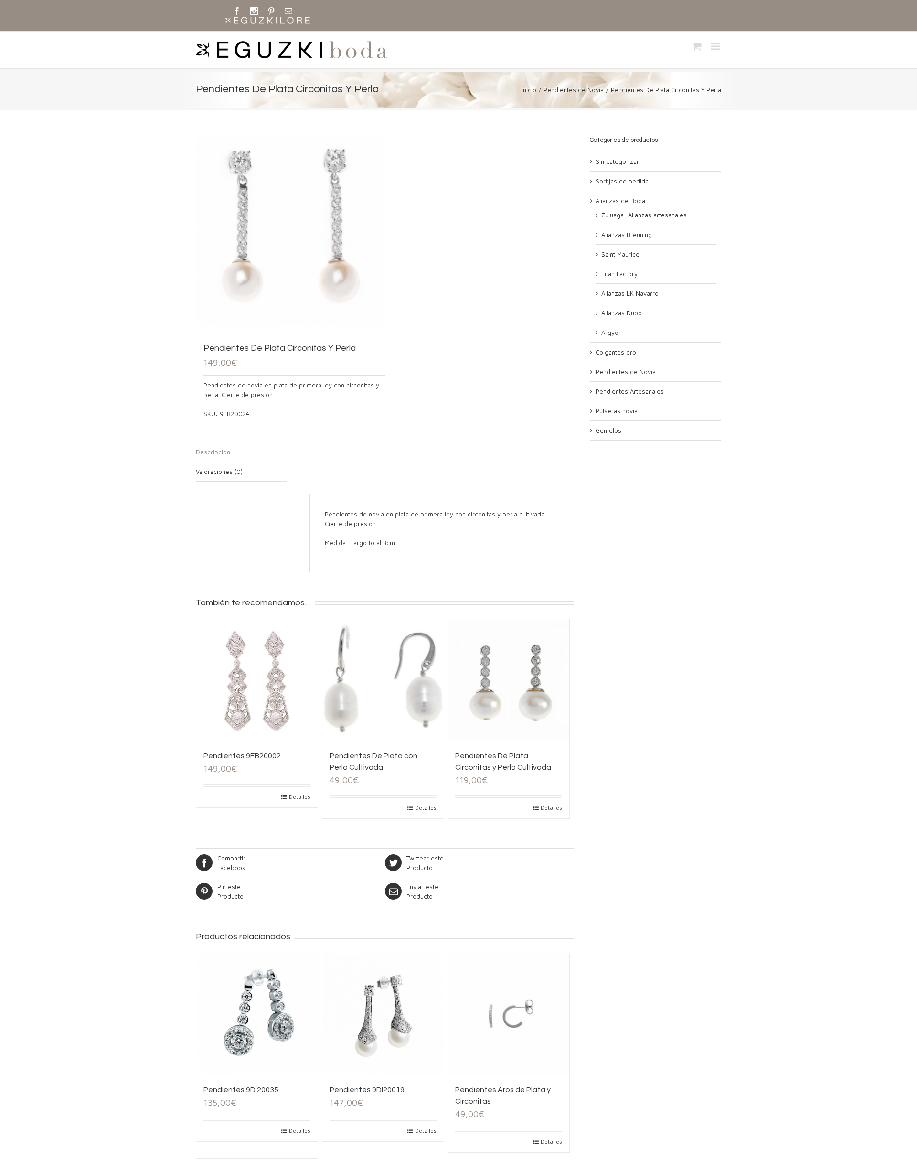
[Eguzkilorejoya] (267, 21)
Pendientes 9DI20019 (367, 1090)
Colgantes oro (616, 352)
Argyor (611, 332)
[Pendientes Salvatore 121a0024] (290, 231)
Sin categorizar (617, 161)
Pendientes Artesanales (630, 391)
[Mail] (288, 11)
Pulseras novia (617, 411)
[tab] (241, 452)
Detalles (299, 796)
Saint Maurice (620, 254)
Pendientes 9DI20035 (240, 1090)
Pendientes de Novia (574, 90)
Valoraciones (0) (219, 471)
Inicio (529, 90)
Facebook (231, 862)
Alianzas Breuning (626, 234)
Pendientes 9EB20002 (242, 756)
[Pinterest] (271, 11)
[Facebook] (237, 11)
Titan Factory (619, 274)
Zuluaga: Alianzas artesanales (644, 215)
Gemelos (608, 430)
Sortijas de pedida (622, 181)
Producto (425, 862)
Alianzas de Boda (620, 200)
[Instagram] (254, 11)
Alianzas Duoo (621, 313)
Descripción (213, 452)
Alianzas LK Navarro (630, 293)
